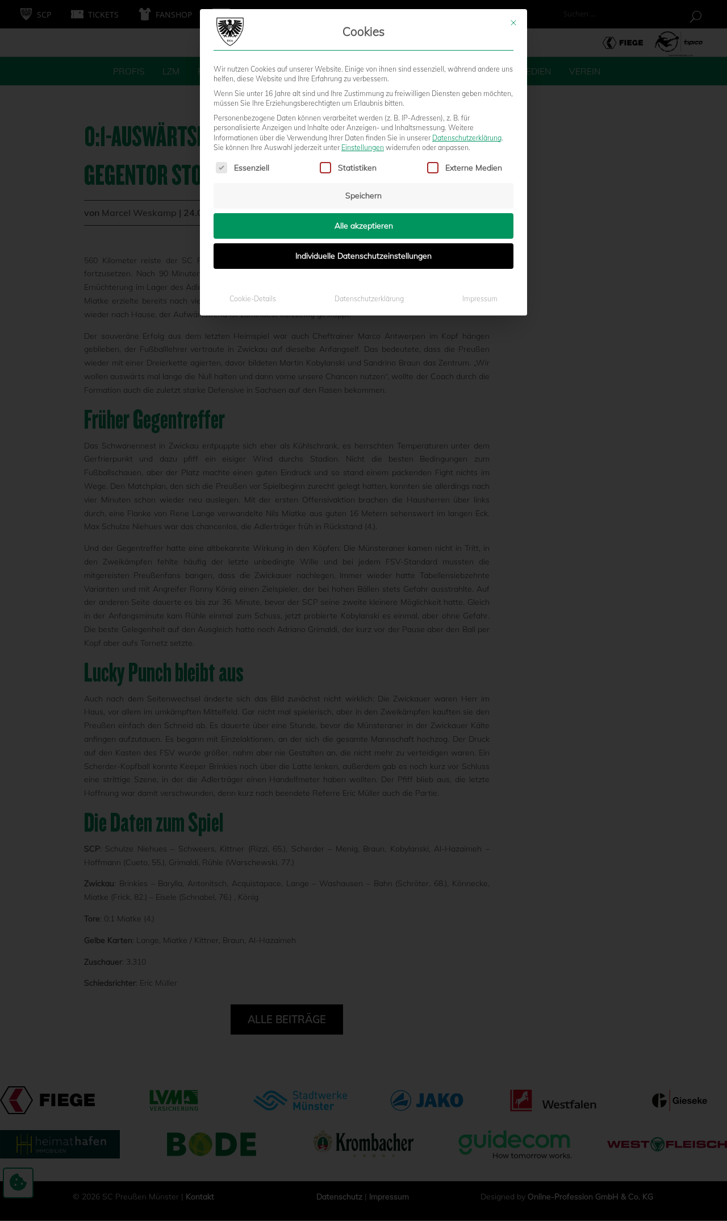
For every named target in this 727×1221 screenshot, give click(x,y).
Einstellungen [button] (362, 147)
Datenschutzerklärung (467, 138)
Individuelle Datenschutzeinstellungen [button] (363, 256)
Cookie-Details (252, 298)
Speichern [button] (363, 195)
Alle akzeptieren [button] (364, 226)
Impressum (480, 298)
